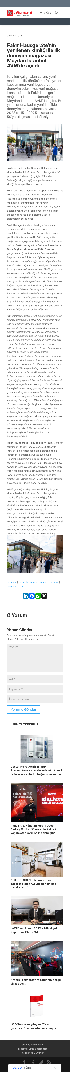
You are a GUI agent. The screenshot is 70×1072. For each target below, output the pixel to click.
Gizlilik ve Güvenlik (33, 1052)
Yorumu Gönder (23, 710)
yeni (20, 586)
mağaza (11, 586)
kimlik (43, 582)
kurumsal (53, 582)
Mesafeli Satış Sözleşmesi (33, 1048)
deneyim (11, 582)
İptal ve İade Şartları (33, 1044)
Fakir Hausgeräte (28, 582)
